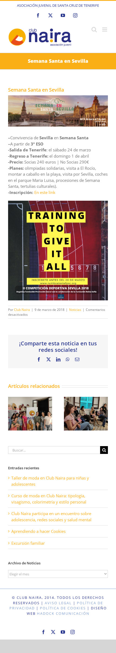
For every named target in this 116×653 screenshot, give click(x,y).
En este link (44, 192)
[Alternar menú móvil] (105, 29)
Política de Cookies (63, 608)
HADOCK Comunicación (63, 613)
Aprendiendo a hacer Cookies (38, 531)
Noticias (75, 309)
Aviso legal (58, 602)
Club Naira (22, 309)
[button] (12, 414)
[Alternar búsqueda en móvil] (94, 29)
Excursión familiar (28, 543)
